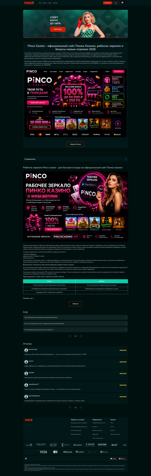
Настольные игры (115, 434)
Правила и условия (77, 420)
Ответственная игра (76, 430)
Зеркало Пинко (75, 144)
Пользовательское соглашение (79, 422)
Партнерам (95, 434)
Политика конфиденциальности (79, 426)
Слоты (112, 426)
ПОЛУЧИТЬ (58, 29)
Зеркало (75, 304)
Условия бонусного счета (98, 422)
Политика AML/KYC (76, 434)
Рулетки (113, 430)
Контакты (94, 426)
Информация (97, 420)
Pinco (112, 422)
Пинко (72, 53)
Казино (113, 420)
